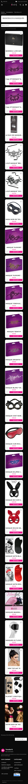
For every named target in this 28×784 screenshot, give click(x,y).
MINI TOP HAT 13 (14, 668)
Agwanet (4, 782)
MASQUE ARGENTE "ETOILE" (16, 360)
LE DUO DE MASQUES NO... (16, 135)
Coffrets (16, 768)
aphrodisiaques (18, 765)
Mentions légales (6, 765)
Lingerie (16, 773)
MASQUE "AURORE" (14, 247)
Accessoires (17, 762)
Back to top (20, 739)
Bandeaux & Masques (13, 18)
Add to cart (16, 55)
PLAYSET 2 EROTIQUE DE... (16, 696)
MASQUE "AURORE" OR (14, 275)
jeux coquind (17, 770)
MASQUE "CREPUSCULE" (15, 303)
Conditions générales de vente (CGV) (7, 768)
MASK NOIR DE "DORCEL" (15, 219)
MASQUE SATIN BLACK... (15, 556)
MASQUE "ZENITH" (14, 331)
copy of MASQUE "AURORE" (16, 79)
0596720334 (5, 1)
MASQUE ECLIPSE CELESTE (16, 472)
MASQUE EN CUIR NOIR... (15, 500)
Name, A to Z (14, 25)
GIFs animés (4, 773)
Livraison (3, 762)
